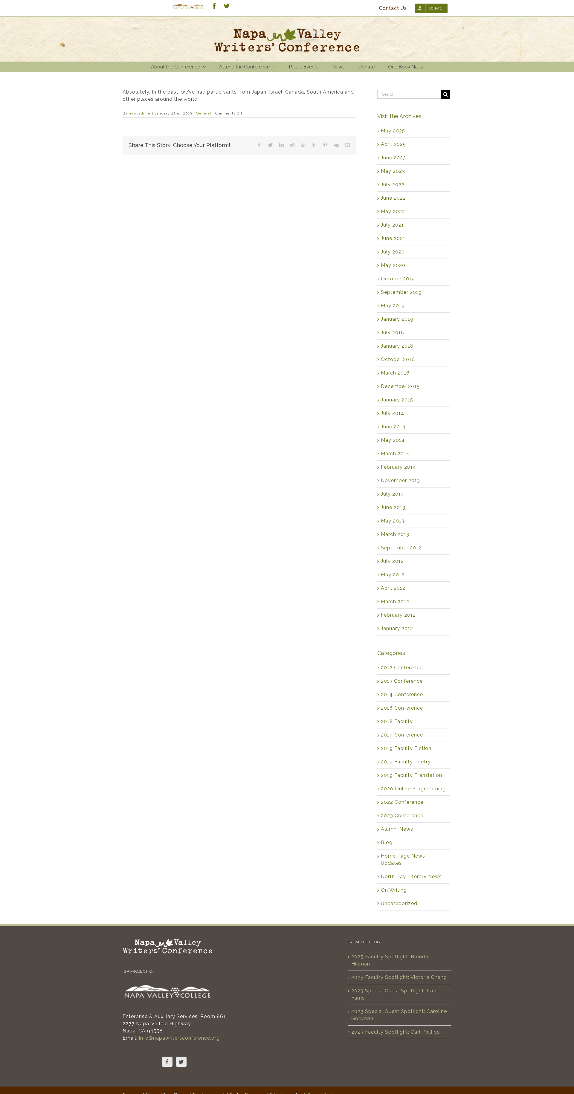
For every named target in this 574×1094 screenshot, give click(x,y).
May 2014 (393, 440)
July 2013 (392, 494)
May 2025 (393, 131)
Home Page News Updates (403, 859)
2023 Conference (402, 815)
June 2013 (393, 507)
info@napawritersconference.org (179, 1038)
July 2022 (392, 184)
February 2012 (398, 615)
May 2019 (393, 305)
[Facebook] (167, 1062)
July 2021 (392, 225)
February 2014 (398, 467)
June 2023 (393, 158)
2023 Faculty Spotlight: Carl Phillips (395, 1032)
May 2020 (393, 265)
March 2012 (395, 601)
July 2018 (392, 332)
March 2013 (395, 534)
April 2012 (393, 588)
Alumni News (397, 829)
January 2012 (397, 628)
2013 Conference (402, 681)
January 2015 (397, 400)
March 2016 (395, 373)
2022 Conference (402, 802)
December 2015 (400, 386)
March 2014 (395, 453)
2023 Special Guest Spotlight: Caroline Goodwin (399, 1015)
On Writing (394, 890)
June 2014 (393, 427)
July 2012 (392, 561)
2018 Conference (402, 708)
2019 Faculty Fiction (406, 748)
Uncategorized (399, 903)
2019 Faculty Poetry (406, 762)
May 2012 (392, 574)
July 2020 (393, 252)
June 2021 (393, 238)
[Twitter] (181, 1062)
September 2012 (401, 548)
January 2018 (397, 346)
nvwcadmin (139, 113)
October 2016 (398, 359)
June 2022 (393, 198)
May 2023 (393, 171)
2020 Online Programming (413, 789)
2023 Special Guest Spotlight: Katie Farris (395, 994)
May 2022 (393, 211)
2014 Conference (402, 694)
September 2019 (401, 292)
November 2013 (400, 480)
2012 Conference (402, 667)
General (203, 113)
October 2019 (398, 279)
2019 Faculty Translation (411, 775)
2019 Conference (402, 735)
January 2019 (397, 319)
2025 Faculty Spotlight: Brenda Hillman (389, 960)
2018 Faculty (397, 721)
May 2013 (392, 521)
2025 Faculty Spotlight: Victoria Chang (399, 977)
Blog (387, 842)
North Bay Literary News (411, 876)
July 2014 (392, 413)
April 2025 (393, 144)
